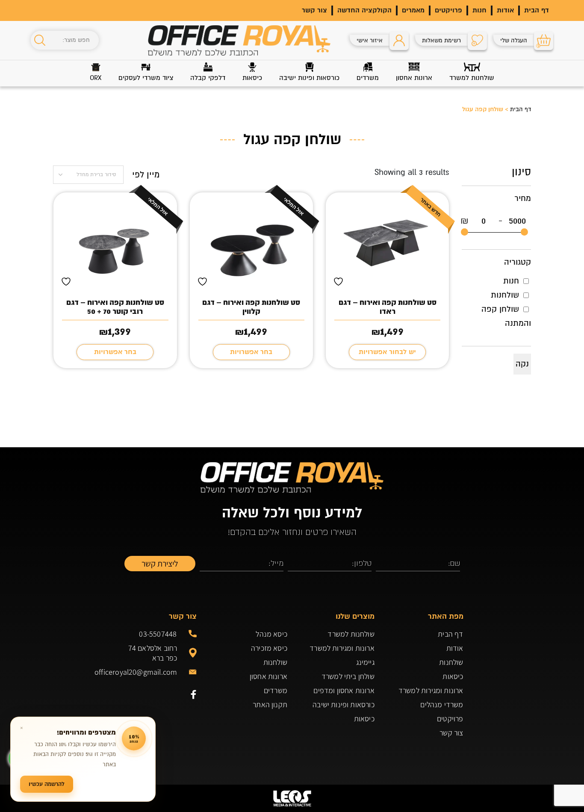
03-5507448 (158, 634)
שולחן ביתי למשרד (348, 676)
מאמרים (413, 10)
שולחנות (505, 295)
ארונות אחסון (268, 676)
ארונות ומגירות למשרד (430, 690)
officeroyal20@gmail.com (149, 672)
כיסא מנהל (271, 634)
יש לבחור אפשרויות (387, 352)
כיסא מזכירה (269, 648)
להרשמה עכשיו (47, 784)
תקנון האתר (270, 704)
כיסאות (452, 676)
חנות (479, 10)
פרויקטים (448, 10)
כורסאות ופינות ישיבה (344, 704)
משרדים (275, 690)
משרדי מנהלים (441, 704)
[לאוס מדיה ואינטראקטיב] (292, 798)
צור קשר (314, 10)
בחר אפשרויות (251, 352)
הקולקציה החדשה (364, 10)
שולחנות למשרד (350, 634)
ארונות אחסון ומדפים (343, 690)
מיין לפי (145, 174)
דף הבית (536, 10)
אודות (505, 10)
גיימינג (365, 662)
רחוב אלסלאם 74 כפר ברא (152, 653)
